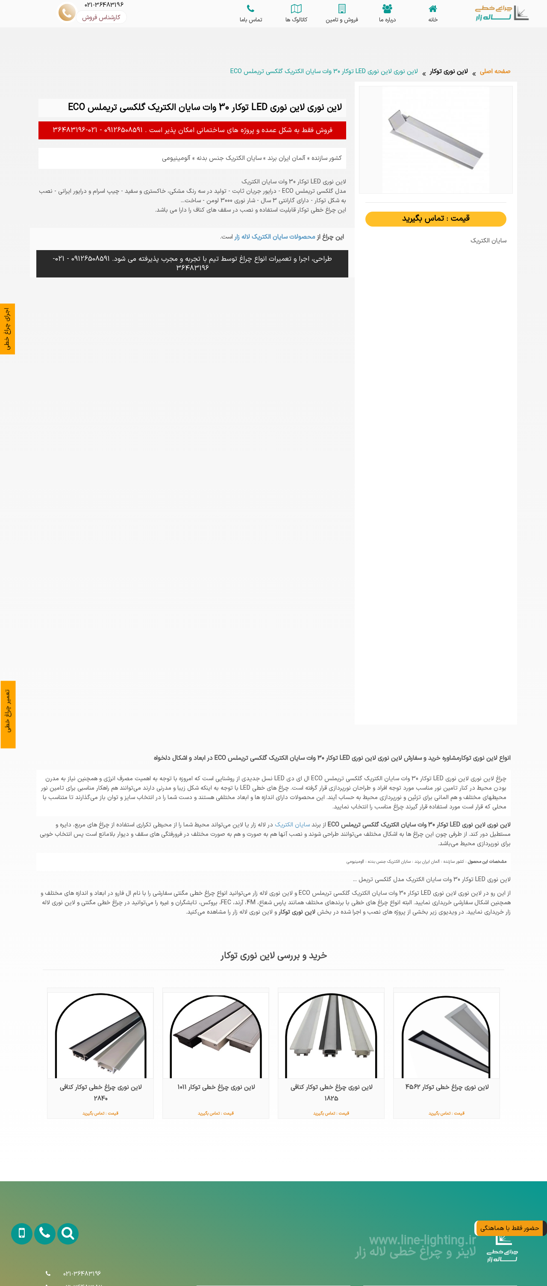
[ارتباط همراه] (16, 1268)
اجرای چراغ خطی (7, 329)
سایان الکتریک (291, 824)
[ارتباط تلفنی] (38, 1268)
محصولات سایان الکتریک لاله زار (274, 237)
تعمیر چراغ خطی (7, 711)
